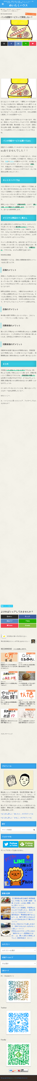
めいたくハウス (18, 5)
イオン (12, 161)
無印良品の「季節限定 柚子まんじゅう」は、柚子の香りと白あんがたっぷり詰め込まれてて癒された (23, 918)
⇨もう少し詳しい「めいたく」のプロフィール (17, 814)
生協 (6, 161)
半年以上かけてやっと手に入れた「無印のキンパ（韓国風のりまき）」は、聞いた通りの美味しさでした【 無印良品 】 (23, 934)
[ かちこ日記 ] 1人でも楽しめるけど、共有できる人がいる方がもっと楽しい (23, 926)
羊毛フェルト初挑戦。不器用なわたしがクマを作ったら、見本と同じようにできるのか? (23, 910)
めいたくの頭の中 (7, 606)
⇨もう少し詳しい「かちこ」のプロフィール (16, 818)
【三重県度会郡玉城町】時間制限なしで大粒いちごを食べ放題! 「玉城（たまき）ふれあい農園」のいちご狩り (23, 901)
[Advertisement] (18, 62)
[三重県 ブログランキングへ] (23, 1071)
